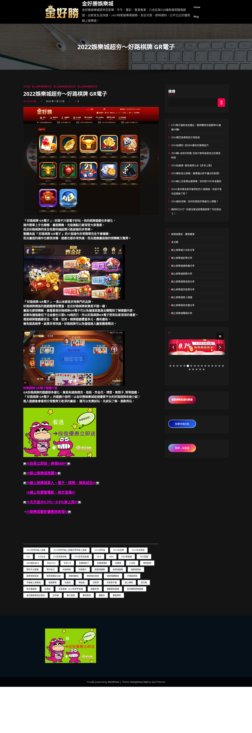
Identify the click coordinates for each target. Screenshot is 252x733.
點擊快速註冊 (182, 423)
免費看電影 (102, 563)
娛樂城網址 (74, 575)
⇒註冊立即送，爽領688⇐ (46, 463)
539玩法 (41, 556)
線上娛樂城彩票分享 (181, 257)
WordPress (114, 681)
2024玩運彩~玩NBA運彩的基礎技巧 (190, 145)
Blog (196, 16)
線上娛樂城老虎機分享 (183, 305)
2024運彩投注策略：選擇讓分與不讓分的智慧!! (195, 173)
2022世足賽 (118, 550)
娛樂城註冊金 (93, 575)
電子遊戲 (71, 595)
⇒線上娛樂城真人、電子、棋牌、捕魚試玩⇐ (61, 482)
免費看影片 (84, 563)
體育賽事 (87, 595)
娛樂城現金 (136, 569)
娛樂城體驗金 (113, 575)
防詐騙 (56, 595)
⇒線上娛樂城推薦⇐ (42, 472)
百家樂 (96, 582)
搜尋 (171, 91)
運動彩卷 (95, 588)
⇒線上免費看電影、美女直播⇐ (50, 492)
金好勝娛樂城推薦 (135, 588)
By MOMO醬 (29, 101)
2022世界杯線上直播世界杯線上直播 (69, 550)
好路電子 (83, 569)
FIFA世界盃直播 (81, 556)
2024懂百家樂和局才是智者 (185, 137)
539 (28, 556)
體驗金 (102, 595)
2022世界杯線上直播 (35, 550)
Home (197, 7)
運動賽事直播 (113, 588)
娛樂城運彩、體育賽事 (183, 234)
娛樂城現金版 (32, 575)
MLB (99, 556)
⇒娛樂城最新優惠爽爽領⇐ (47, 511)
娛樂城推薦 (118, 569)
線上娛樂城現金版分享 (65, 86)
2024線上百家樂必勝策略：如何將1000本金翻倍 (196, 181)
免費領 (118, 563)
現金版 (82, 582)
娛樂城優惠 (100, 569)
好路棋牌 (67, 569)
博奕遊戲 (147, 563)
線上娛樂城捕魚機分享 (183, 265)
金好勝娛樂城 (97, 4)
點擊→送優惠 (182, 448)
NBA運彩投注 (32, 563)
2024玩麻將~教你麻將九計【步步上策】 (192, 165)
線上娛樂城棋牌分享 (42, 86)
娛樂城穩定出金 (54, 575)
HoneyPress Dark (139, 681)
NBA (111, 556)
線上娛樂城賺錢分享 (87, 86)
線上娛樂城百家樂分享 (183, 289)
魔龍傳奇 (117, 595)
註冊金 (47, 588)
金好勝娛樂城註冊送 (35, 595)
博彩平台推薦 (32, 569)
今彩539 (67, 563)
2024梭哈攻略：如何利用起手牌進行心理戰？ (194, 201)
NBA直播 (144, 556)
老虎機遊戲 (31, 588)
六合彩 (132, 563)
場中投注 (51, 569)
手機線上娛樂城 (33, 582)
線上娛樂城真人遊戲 (181, 297)
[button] (173, 347)
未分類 (26, 86)
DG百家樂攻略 (59, 556)
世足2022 (51, 563)
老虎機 (144, 582)
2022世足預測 (138, 550)
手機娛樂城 (132, 575)
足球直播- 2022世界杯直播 (70, 588)
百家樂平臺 (112, 582)
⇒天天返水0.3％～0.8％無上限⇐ (52, 501)
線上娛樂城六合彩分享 (183, 250)
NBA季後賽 (126, 556)
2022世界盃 (99, 550)
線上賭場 (129, 582)
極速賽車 (53, 582)
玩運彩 (68, 582)
